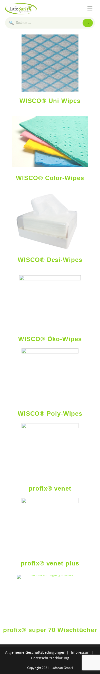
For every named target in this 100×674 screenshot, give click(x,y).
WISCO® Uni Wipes (50, 100)
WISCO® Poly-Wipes (50, 413)
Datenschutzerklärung (50, 657)
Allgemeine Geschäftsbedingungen (35, 652)
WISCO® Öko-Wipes (50, 338)
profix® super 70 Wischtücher (50, 629)
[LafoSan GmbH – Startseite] (21, 8)
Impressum (81, 652)
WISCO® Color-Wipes (50, 177)
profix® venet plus (50, 563)
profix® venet (50, 488)
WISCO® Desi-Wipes (50, 259)
